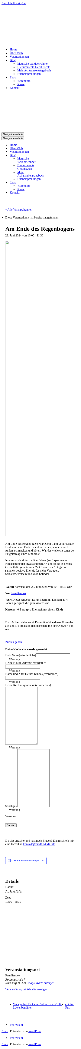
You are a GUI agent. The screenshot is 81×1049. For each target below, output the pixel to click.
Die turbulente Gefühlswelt (33, 67)
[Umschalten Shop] (56, 182)
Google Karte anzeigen (40, 983)
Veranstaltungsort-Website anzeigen (26, 989)
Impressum (16, 1024)
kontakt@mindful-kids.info (39, 844)
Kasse (20, 84)
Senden (11, 825)
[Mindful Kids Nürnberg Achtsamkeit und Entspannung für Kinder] (40, 25)
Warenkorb (24, 80)
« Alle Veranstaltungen (18, 209)
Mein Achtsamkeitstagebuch (34, 70)
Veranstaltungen (19, 56)
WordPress (34, 1031)
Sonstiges (11, 806)
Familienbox (18, 593)
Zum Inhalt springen (14, 3)
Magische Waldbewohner (32, 63)
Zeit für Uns (69, 1006)
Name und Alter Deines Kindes (31, 674)
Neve (5, 1031)
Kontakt (14, 87)
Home (13, 49)
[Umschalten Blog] (56, 155)
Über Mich (16, 53)
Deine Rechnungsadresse (28, 685)
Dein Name (20, 655)
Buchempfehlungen (29, 73)
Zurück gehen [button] (13, 642)
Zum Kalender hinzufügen (26, 860)
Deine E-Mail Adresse (26, 662)
